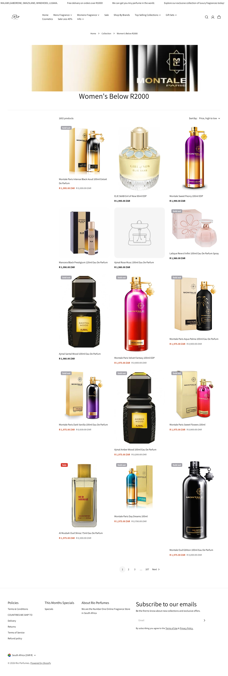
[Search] (206, 17)
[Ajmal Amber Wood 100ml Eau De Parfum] (139, 407)
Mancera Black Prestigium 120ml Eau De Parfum (83, 262)
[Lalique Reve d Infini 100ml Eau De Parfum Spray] (195, 228)
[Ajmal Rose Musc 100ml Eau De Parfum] (139, 232)
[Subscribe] (204, 620)
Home (93, 33)
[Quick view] (105, 131)
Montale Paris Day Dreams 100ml (131, 516)
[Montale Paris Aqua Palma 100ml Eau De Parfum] (195, 304)
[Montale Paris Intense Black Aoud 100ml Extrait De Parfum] (84, 149)
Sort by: (193, 118)
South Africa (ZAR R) (22, 655)
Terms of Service (16, 632)
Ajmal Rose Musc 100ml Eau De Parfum (134, 262)
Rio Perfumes (22, 663)
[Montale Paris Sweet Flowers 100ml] (195, 395)
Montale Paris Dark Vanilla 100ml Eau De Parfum (83, 424)
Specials (49, 609)
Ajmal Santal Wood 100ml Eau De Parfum (80, 353)
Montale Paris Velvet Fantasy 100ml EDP (134, 357)
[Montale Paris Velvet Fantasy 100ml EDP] (139, 313)
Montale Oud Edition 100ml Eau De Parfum (191, 550)
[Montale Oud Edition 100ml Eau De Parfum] (195, 503)
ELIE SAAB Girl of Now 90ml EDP (130, 196)
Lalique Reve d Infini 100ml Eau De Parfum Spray (194, 253)
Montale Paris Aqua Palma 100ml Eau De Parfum (194, 339)
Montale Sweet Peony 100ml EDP (186, 196)
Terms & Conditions (18, 609)
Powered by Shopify (40, 663)
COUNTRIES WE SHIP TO (20, 615)
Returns (12, 626)
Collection (106, 33)
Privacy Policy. (186, 628)
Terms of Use (171, 628)
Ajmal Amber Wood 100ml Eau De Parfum (135, 449)
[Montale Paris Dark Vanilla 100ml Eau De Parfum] (84, 395)
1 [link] (122, 569)
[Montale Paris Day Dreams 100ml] (139, 486)
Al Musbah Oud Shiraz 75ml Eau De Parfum (81, 533)
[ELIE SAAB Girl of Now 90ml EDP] (139, 158)
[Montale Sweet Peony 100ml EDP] (195, 158)
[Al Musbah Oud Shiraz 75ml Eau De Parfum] (84, 495)
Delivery (12, 620)
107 (147, 569)
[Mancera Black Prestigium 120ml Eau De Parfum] (84, 232)
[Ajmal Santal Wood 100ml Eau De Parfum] (84, 311)
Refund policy (15, 638)
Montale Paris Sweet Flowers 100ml (187, 424)
